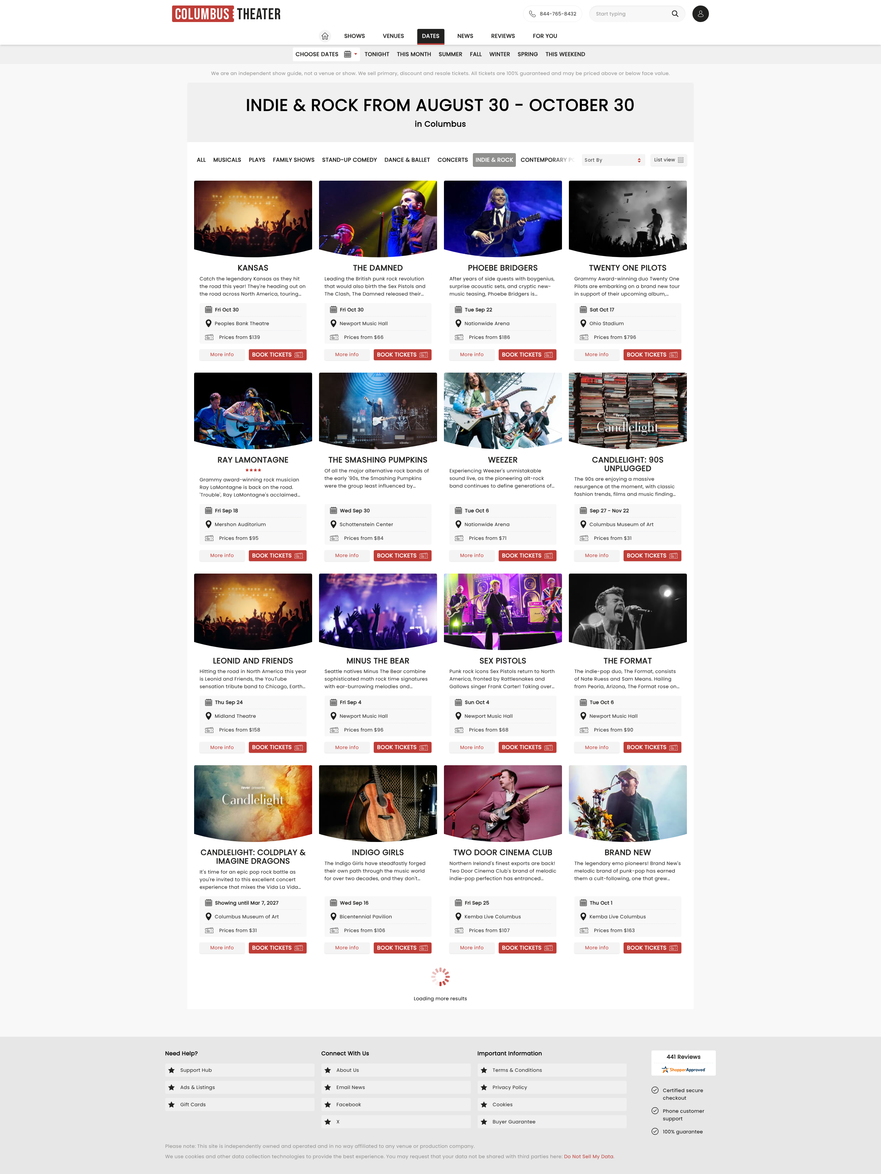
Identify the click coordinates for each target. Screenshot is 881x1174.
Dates (430, 36)
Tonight (377, 54)
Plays (257, 160)
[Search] (677, 13)
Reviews (503, 36)
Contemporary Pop (550, 160)
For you (545, 36)
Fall (476, 54)
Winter (499, 54)
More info (222, 354)
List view (664, 159)
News (465, 36)
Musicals (227, 160)
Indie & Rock (494, 160)
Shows (354, 36)
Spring (528, 54)
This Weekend (565, 54)
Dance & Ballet (407, 160)
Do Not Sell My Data (588, 1156)
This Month (414, 54)
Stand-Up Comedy (349, 160)
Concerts (453, 160)
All (201, 160)
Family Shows (294, 160)
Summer (451, 54)
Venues (393, 36)
